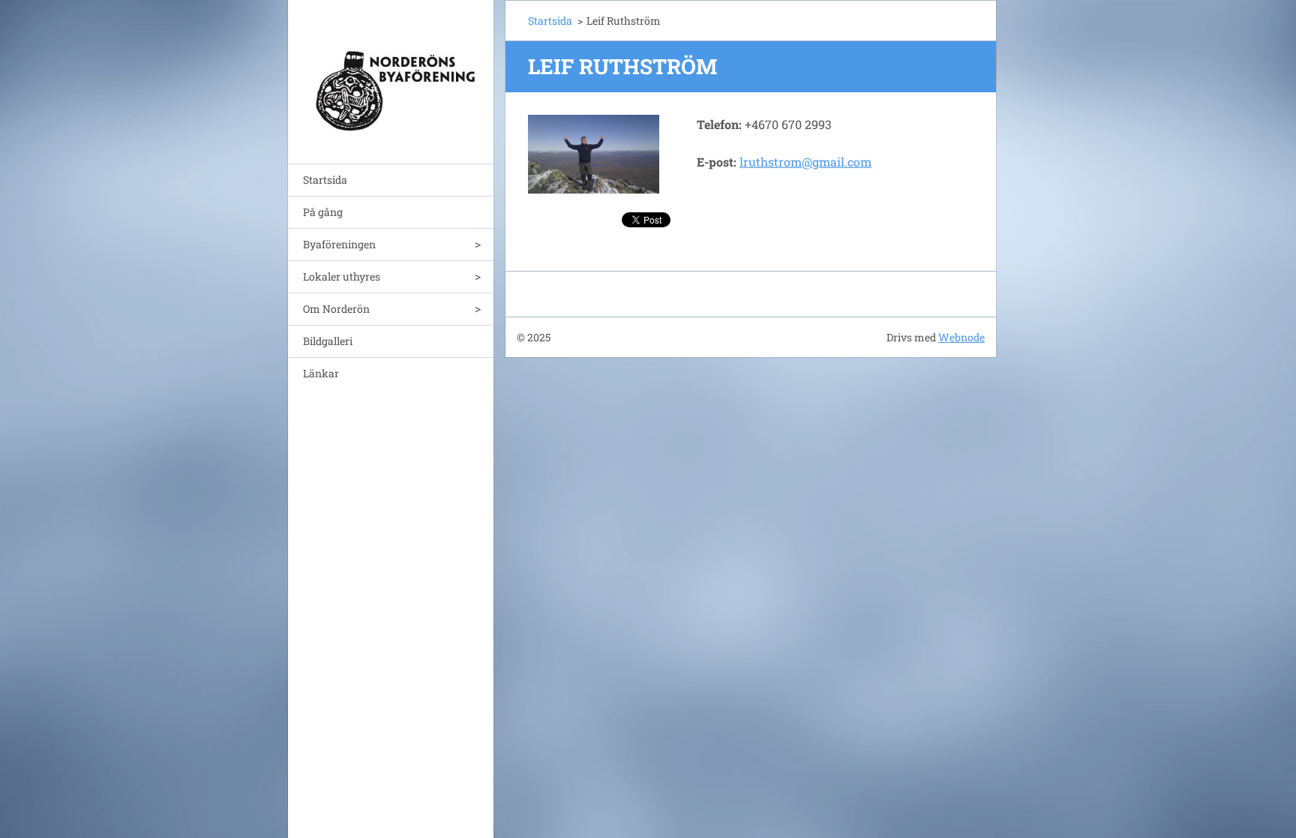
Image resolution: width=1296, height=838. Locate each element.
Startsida (325, 180)
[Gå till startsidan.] (391, 72)
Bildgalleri (327, 341)
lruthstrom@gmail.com (806, 162)
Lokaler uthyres (341, 276)
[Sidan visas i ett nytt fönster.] (593, 154)
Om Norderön (336, 309)
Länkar (321, 373)
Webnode (961, 337)
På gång (323, 212)
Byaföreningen (339, 244)
